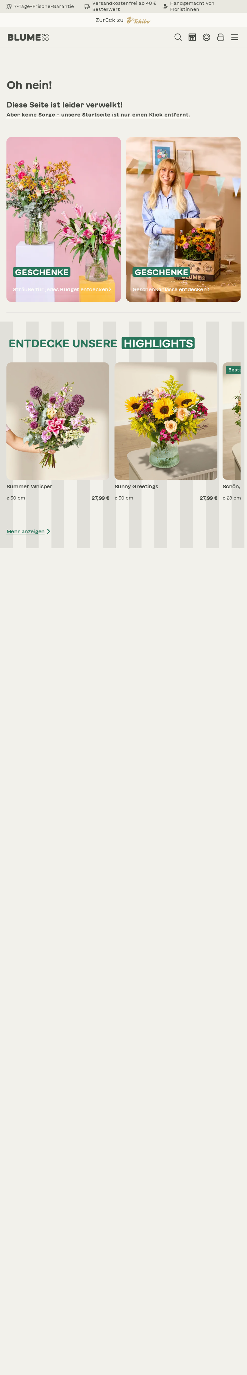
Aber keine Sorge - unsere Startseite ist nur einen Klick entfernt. (98, 114)
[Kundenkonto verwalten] (206, 37)
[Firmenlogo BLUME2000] (28, 37)
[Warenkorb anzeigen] (221, 37)
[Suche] (178, 37)
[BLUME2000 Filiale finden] (192, 37)
